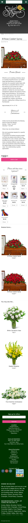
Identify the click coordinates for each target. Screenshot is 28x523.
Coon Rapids (17, 509)
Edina (24, 511)
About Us (14, 451)
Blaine (21, 492)
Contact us (14, 453)
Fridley (3, 513)
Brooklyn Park (17, 494)
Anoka (16, 492)
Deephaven (17, 511)
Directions (14, 433)
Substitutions (14, 461)
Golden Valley (10, 513)
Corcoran (4, 511)
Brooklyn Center (6, 494)
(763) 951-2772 (15, 25)
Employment (14, 456)
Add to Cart (14, 159)
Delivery (14, 454)
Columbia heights (7, 509)
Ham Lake (19, 513)
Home (2, 34)
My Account (14, 463)
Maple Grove (14, 488)
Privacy (14, 459)
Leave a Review (14, 458)
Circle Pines (12, 496)
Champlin (4, 496)
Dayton (10, 511)
